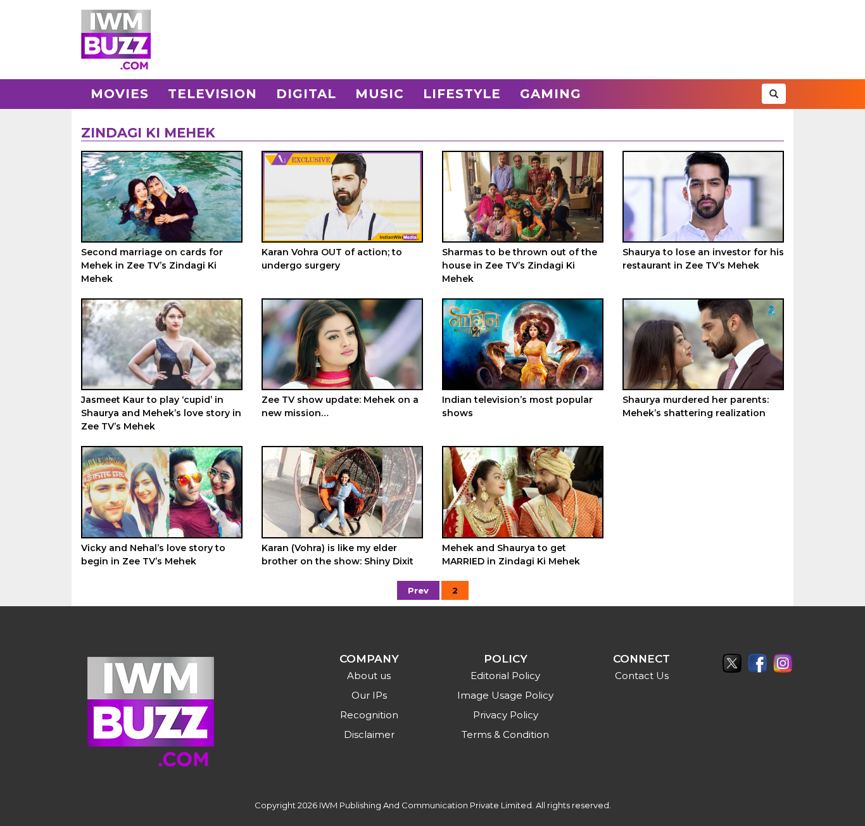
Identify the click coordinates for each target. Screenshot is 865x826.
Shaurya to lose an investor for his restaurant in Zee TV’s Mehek (703, 258)
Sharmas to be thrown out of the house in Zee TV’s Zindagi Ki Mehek (519, 265)
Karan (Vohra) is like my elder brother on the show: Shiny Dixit (338, 554)
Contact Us (642, 676)
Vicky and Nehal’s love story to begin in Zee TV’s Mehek (153, 554)
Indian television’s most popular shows (517, 406)
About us (369, 676)
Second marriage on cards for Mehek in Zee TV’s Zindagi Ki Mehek (152, 265)
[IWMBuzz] (116, 40)
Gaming (550, 93)
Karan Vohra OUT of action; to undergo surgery (332, 258)
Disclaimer (369, 734)
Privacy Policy (505, 715)
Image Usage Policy (505, 695)
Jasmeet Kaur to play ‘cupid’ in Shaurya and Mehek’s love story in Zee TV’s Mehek (161, 413)
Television (212, 93)
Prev (418, 590)
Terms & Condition (505, 734)
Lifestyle (462, 93)
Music (379, 93)
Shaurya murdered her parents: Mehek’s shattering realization (695, 406)
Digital (306, 93)
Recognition (369, 715)
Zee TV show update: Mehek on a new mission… (340, 406)
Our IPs (369, 695)
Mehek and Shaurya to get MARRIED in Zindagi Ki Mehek (511, 554)
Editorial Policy (505, 676)
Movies (120, 93)
